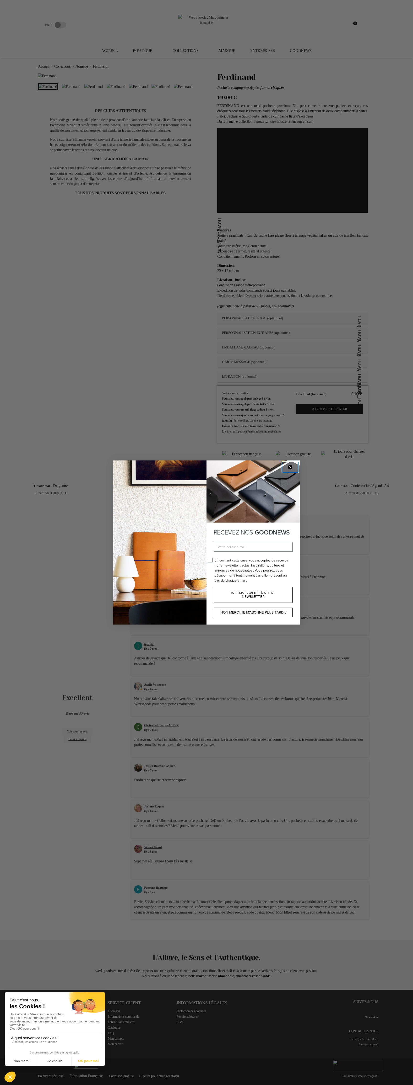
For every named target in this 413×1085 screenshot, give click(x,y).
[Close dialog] (290, 467)
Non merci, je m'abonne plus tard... (253, 612)
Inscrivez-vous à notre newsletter (253, 594)
